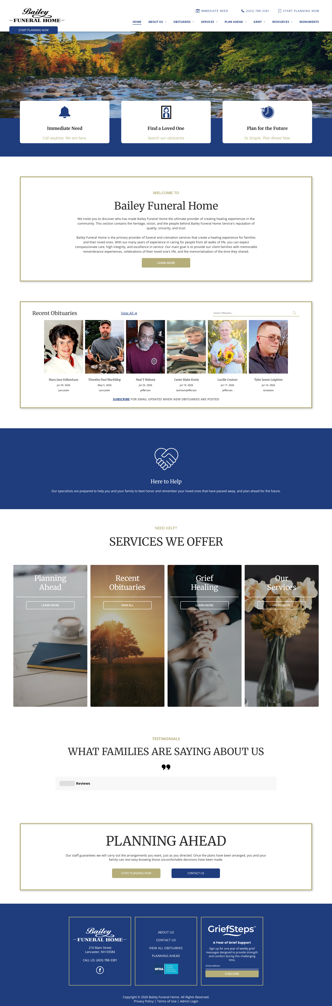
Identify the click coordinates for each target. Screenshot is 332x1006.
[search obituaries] (295, 313)
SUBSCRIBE (232, 974)
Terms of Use (167, 1001)
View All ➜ (129, 313)
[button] (55, 794)
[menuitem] (137, 21)
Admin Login (189, 1001)
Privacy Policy (144, 1001)
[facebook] (100, 970)
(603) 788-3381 (106, 960)
